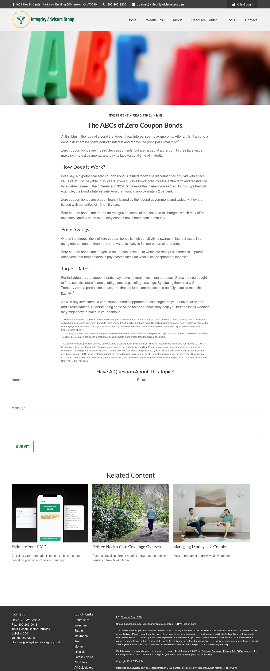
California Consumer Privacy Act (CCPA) (222, 651)
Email (141, 379)
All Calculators (83, 667)
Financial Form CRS (131, 617)
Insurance (81, 636)
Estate (78, 630)
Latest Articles (83, 657)
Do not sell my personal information (194, 654)
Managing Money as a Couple (199, 547)
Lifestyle (79, 651)
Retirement (81, 620)
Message (18, 407)
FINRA (227, 667)
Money (79, 646)
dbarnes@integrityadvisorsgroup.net (161, 4)
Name (16, 379)
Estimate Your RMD (29, 547)
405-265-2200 (116, 4)
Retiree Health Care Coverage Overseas (127, 547)
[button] (132, 19)
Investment (81, 625)
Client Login (245, 4)
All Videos (81, 662)
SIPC (234, 667)
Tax (76, 641)
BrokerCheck (189, 623)
